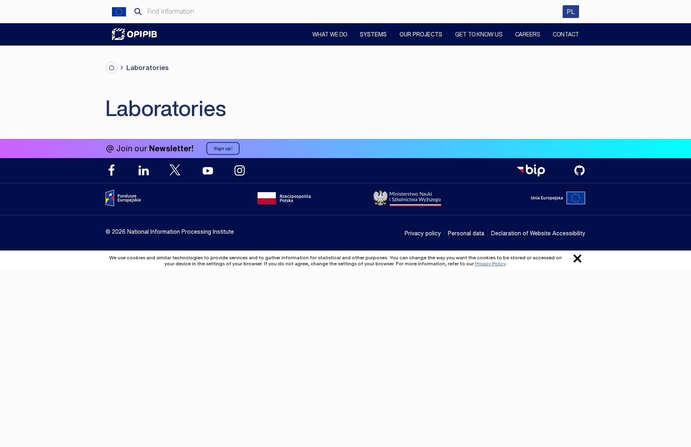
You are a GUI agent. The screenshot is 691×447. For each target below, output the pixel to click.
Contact (566, 35)
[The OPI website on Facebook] (112, 170)
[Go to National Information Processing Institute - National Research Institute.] (112, 68)
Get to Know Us (478, 35)
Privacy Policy (490, 263)
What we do (329, 35)
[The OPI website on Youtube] (208, 170)
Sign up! (223, 148)
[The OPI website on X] (176, 169)
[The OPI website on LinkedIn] (144, 170)
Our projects (420, 34)
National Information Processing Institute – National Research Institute (134, 34)
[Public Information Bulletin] (531, 170)
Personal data (466, 233)
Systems (373, 34)
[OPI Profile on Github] (579, 170)
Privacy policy (423, 233)
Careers (527, 35)
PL (573, 11)
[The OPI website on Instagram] (240, 170)
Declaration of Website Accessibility (538, 233)
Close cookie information (577, 259)
